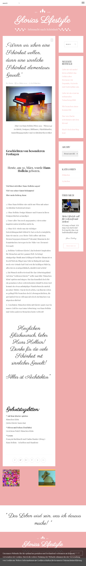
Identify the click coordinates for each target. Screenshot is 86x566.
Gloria (10, 83)
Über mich (71, 246)
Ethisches (36, 83)
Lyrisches (66, 181)
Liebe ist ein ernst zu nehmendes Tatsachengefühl (70, 96)
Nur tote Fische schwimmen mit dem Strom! (70, 119)
